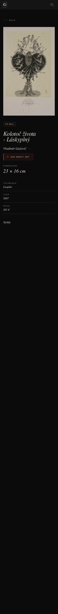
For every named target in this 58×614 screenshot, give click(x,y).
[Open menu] (52, 5)
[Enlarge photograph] (29, 71)
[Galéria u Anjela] (5, 5)
